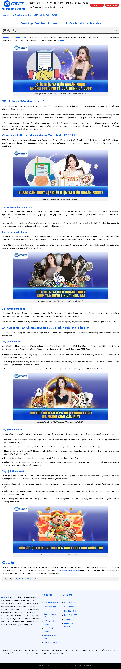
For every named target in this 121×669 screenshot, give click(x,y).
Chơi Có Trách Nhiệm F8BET (27, 579)
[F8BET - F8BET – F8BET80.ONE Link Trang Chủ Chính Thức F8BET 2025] (13, 5)
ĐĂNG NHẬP (112, 5)
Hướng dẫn (35, 7)
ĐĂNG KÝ (96, 5)
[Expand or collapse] (116, 30)
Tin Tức (62, 7)
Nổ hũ (49, 3)
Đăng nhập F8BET (72, 607)
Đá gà (78, 3)
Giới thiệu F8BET (51, 602)
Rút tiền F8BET (71, 615)
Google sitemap (50, 642)
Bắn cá (69, 3)
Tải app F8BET (70, 619)
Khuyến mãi (50, 7)
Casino (40, 3)
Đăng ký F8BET (71, 602)
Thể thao (59, 3)
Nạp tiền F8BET (71, 611)
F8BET (32, 3)
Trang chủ (6, 15)
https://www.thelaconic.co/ (68, 570)
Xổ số (85, 3)
